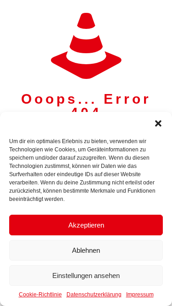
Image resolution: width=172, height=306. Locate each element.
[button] (158, 123)
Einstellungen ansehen (86, 275)
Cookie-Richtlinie (40, 294)
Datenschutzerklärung (94, 294)
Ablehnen (86, 250)
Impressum (140, 294)
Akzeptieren (86, 225)
